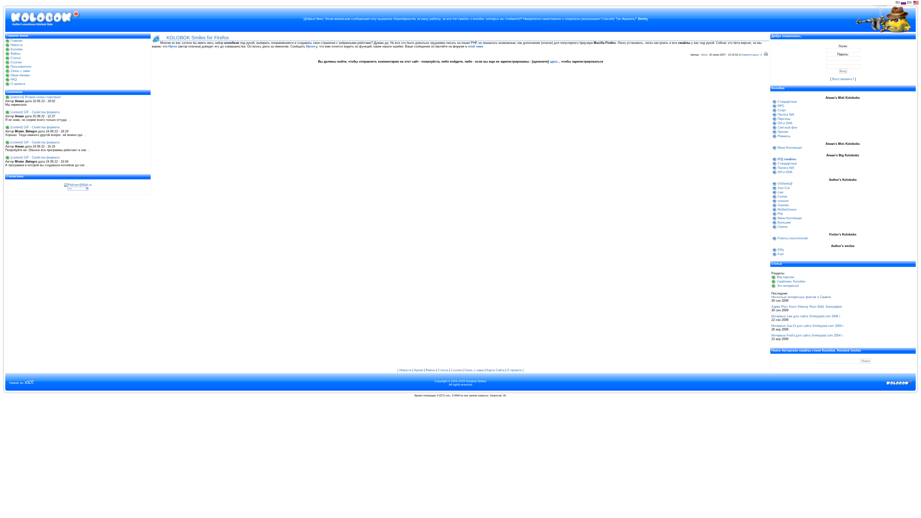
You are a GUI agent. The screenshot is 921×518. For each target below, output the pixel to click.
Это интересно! (788, 286)
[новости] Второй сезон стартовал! (36, 97)
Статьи (16, 58)
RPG (781, 106)
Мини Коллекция (790, 147)
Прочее (783, 132)
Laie (780, 192)
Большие (784, 222)
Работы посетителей (793, 238)
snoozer (783, 201)
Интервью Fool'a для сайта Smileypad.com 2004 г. (807, 335)
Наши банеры (20, 75)
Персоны (784, 119)
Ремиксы (784, 136)
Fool (781, 254)
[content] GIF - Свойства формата (35, 112)
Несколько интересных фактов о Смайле (801, 297)
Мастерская (785, 277)
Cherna (782, 227)
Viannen (783, 205)
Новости (17, 45)
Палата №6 (786, 114)
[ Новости (404, 370)
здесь (554, 61)
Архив (418, 370)
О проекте (18, 84)
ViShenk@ (785, 183)
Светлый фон (787, 127)
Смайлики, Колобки (791, 281)
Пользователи (21, 66)
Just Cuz (784, 188)
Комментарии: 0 (751, 54)
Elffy (781, 250)
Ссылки (16, 62)
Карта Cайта (495, 370)
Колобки (17, 49)
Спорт (782, 110)
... (69, 120)
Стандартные (787, 101)
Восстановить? (843, 79)
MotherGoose (787, 209)
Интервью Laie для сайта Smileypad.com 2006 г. (806, 316)
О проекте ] (515, 370)
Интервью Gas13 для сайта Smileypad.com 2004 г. (807, 326)
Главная (16, 40)
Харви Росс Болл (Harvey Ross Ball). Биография (806, 306)
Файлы (15, 53)
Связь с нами (20, 71)
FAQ (14, 79)
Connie (782, 196)
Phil (780, 214)
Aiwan (704, 54)
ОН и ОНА (785, 123)
